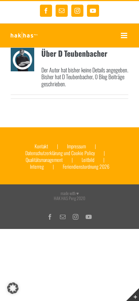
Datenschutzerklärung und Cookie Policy (60, 153)
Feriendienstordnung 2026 (86, 167)
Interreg (37, 167)
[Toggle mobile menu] (124, 35)
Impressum (76, 146)
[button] (13, 288)
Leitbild (88, 160)
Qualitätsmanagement (44, 160)
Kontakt (41, 146)
